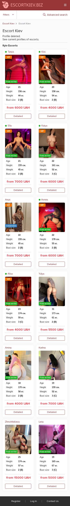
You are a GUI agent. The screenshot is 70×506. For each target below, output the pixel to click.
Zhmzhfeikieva (12, 422)
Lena (41, 422)
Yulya (41, 273)
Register (15, 501)
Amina (8, 347)
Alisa (10, 273)
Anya (7, 199)
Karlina (42, 347)
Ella (9, 125)
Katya (44, 125)
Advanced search (57, 14)
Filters (6, 14)
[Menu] (65, 5)
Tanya (10, 51)
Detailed (18, 116)
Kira (43, 51)
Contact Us (53, 501)
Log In (33, 501)
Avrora (44, 199)
